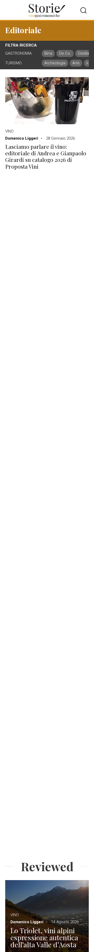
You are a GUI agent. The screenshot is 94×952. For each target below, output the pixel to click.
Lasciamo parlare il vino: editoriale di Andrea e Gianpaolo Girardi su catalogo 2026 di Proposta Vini (45, 156)
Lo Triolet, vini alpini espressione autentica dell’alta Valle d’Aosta (44, 937)
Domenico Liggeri (21, 138)
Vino (9, 131)
